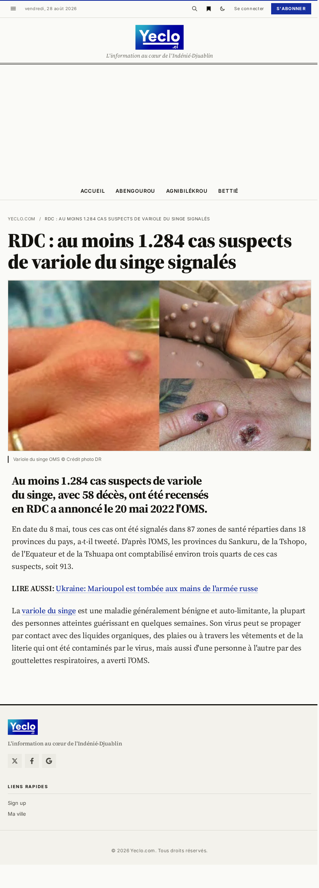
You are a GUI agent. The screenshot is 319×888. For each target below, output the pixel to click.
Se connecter (249, 8)
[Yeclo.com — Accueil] (23, 727)
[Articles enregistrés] (208, 8)
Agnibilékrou (186, 191)
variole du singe (48, 610)
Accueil (93, 191)
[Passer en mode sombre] (222, 8)
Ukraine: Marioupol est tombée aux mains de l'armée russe (157, 588)
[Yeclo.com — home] (159, 37)
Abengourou (135, 191)
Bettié (228, 191)
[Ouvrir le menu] (13, 8)
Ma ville (17, 814)
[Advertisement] (159, 122)
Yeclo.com (21, 219)
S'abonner (291, 8)
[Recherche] (194, 8)
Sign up (17, 803)
